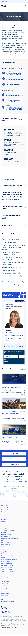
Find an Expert (14, 453)
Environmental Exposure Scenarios (12, 387)
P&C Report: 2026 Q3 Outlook (10, 438)
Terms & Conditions (5, 627)
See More (21, 119)
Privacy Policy (15, 627)
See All (21, 346)
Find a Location (14, 464)
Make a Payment (5, 1)
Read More (8, 340)
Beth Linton (9, 304)
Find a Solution (14, 459)
